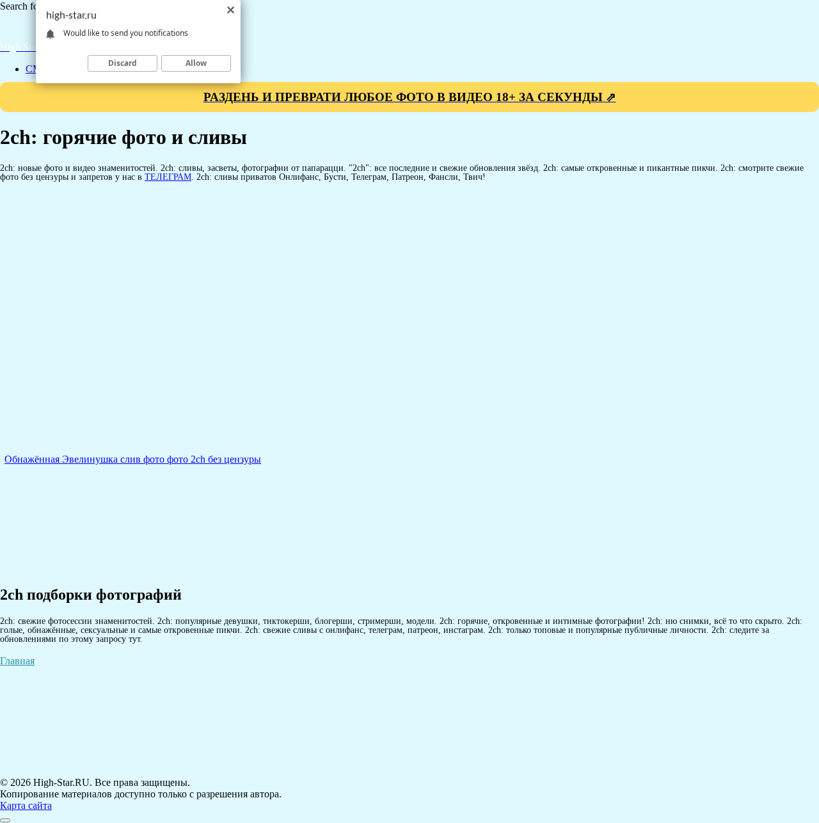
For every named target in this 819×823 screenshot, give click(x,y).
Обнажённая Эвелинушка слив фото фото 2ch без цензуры (132, 459)
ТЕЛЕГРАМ (168, 177)
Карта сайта (26, 805)
